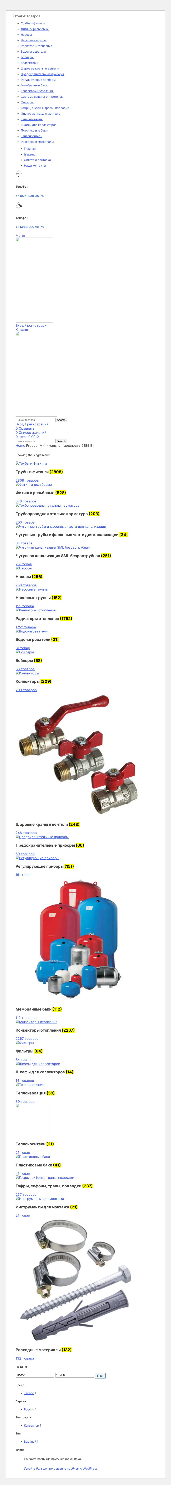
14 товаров (25, 1080)
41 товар (23, 1173)
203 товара (25, 522)
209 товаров (26, 690)
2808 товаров (27, 480)
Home (21, 445)
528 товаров (26, 501)
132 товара (25, 1358)
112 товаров (25, 1018)
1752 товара (26, 627)
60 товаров (25, 854)
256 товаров (26, 585)
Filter (100, 1375)
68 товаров (25, 669)
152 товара (25, 606)
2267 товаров (27, 1038)
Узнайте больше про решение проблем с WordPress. (61, 1468)
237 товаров (26, 1194)
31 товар (23, 648)
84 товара (24, 1059)
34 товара (24, 543)
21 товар (23, 1152)
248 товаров (26, 833)
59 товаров (25, 1101)
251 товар (24, 564)
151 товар (23, 875)
